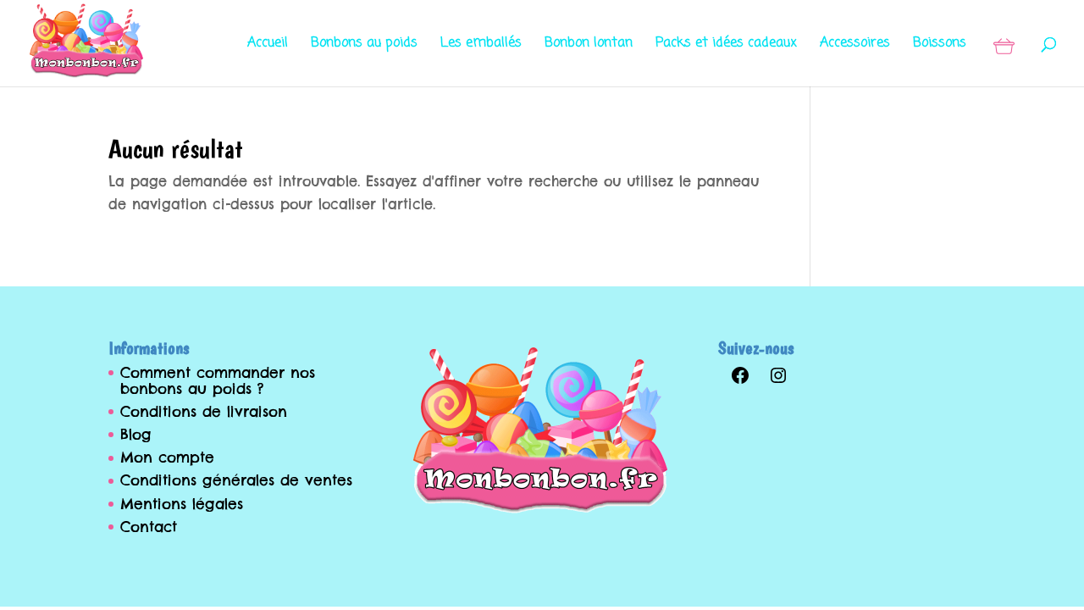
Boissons (939, 45)
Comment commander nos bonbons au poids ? (217, 380)
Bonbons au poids (364, 45)
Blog (136, 434)
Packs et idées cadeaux (726, 45)
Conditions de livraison (203, 411)
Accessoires (855, 45)
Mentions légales (181, 504)
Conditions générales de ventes (236, 480)
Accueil (267, 45)
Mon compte (167, 457)
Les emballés (481, 45)
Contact (148, 527)
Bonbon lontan (589, 45)
